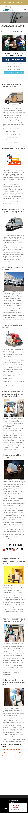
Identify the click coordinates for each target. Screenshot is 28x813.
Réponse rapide (14, 549)
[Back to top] (24, 809)
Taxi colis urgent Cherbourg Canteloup (11, 756)
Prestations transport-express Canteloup (12, 752)
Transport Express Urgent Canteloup (11, 749)
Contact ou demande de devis (14, 72)
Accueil (2, 31)
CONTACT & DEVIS (20, 2)
